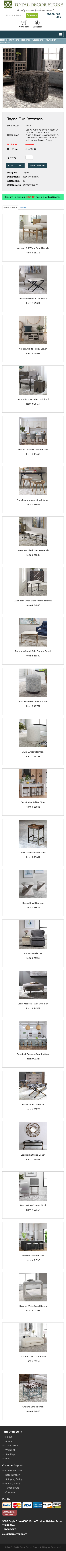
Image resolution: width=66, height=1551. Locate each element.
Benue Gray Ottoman (33, 903)
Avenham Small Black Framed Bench (33, 600)
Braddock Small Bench (33, 1104)
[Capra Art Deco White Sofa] (33, 1337)
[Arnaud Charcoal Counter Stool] (33, 431)
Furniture (14, 39)
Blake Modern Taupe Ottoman (33, 1003)
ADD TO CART (15, 165)
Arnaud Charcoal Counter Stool (33, 449)
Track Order (11, 1445)
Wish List (10, 1450)
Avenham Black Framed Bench (33, 550)
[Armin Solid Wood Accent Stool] (33, 380)
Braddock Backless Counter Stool (33, 1054)
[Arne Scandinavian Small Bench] (33, 481)
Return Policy (12, 1474)
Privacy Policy (12, 1483)
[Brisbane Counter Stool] (33, 1237)
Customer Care (13, 1470)
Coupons (10, 1492)
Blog (7, 1458)
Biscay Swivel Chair (33, 953)
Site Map (10, 1454)
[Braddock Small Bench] (33, 1086)
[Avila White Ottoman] (33, 733)
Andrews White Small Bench (33, 298)
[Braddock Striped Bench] (33, 1136)
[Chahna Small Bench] (33, 1388)
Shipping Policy (13, 1479)
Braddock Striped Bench (33, 1155)
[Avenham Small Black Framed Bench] (33, 582)
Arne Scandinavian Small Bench (33, 500)
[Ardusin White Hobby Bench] (33, 330)
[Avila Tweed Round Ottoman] (33, 683)
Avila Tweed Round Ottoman (33, 701)
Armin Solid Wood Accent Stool (33, 399)
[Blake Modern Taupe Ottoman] (33, 985)
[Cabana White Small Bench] (33, 1287)
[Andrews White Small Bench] (33, 280)
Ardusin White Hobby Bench (33, 349)
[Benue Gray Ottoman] (33, 884)
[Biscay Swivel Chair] (33, 934)
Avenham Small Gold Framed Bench (33, 651)
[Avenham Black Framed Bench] (33, 531)
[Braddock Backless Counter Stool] (33, 1035)
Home (3, 39)
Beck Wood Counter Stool (33, 852)
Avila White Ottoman (33, 752)
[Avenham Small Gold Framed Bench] (33, 632)
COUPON (30, 197)
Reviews (23, 207)
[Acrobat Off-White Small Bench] (33, 229)
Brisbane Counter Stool (33, 1255)
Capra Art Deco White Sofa (33, 1356)
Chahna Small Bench (33, 1406)
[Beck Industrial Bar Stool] (33, 783)
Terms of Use (12, 1488)
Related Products (10, 207)
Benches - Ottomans (32, 39)
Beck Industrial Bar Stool (33, 802)
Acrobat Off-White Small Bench (33, 248)
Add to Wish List (37, 165)
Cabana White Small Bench (33, 1306)
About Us (10, 1441)
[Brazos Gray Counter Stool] (33, 1186)
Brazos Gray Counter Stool (33, 1205)
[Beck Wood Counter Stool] (33, 834)
